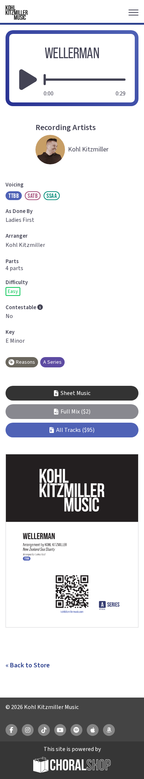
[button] (72, 411)
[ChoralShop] (72, 766)
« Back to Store (28, 665)
